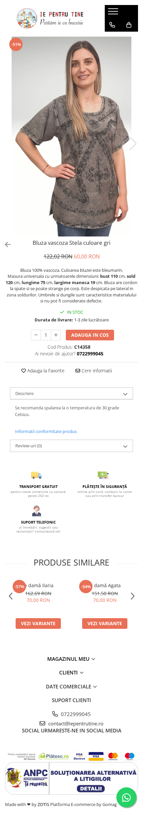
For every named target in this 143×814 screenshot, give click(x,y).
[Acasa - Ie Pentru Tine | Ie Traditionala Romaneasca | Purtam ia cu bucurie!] (50, 18)
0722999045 (75, 714)
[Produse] (114, 13)
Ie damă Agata (105, 585)
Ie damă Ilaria (38, 585)
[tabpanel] (71, 136)
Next (132, 143)
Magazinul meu (69, 658)
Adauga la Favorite (45, 370)
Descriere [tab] (24, 393)
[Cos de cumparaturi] (129, 25)
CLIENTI (69, 672)
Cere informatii (96, 370)
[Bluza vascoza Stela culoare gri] (71, 136)
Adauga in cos (90, 335)
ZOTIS (43, 804)
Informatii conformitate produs (46, 431)
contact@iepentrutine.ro (75, 723)
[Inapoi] (5, 244)
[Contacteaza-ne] (112, 25)
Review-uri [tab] (28, 446)
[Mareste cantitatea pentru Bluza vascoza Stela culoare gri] (56, 335)
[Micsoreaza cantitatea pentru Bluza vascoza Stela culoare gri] (36, 335)
